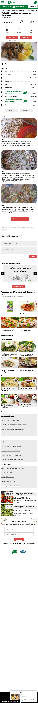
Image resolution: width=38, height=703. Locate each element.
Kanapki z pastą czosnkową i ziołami (11, 459)
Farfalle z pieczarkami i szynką (9, 371)
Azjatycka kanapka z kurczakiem (10, 451)
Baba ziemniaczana (7, 472)
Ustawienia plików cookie (10, 701)
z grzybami (4, 229)
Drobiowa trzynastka (27, 388)
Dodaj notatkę (20, 219)
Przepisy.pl (4, 10)
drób (19, 227)
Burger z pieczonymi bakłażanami (11, 446)
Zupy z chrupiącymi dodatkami (8, 389)
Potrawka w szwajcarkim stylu (27, 371)
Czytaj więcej (16, 502)
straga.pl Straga (7, 17)
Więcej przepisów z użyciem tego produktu (12, 296)
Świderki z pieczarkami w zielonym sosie (9, 354)
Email (11, 110)
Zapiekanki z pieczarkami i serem (11, 420)
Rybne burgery (5, 442)
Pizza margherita (25, 330)
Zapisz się (19, 540)
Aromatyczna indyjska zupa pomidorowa (13, 468)
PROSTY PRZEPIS (30, 227)
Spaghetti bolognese (7, 416)
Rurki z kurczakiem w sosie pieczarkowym (26, 354)
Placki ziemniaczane (26, 314)
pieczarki (23, 227)
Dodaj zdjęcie (18, 286)
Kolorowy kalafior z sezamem (10, 486)
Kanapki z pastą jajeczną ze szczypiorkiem (13, 424)
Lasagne (3, 433)
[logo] (13, 2)
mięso (6, 227)
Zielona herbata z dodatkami (7, 406)
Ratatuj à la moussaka (7, 477)
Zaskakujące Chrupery (8, 481)
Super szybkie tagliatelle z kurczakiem (12, 429)
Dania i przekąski (12, 10)
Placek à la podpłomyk (8, 330)
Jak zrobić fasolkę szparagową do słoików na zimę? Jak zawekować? (20, 507)
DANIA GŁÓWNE (13, 227)
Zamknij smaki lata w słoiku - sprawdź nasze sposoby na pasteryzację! (19, 493)
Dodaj (33, 256)
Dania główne (22, 10)
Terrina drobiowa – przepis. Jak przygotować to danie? (28, 405)
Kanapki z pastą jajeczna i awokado (11, 455)
